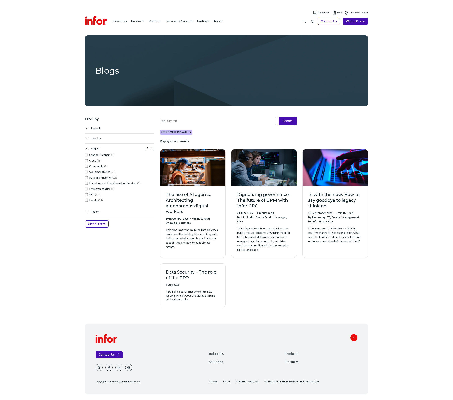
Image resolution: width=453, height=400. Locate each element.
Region (95, 212)
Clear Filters (97, 224)
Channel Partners (101, 155)
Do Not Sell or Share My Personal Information (292, 382)
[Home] (96, 20)
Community (98, 166)
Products (137, 21)
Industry (96, 138)
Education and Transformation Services (115, 183)
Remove (190, 132)
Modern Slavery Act (247, 382)
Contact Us (329, 21)
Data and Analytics (103, 178)
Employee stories (101, 189)
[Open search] (304, 21)
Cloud (95, 161)
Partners (203, 21)
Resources (323, 13)
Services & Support (179, 21)
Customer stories (102, 172)
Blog (339, 13)
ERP (94, 195)
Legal (226, 382)
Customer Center (359, 13)
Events (96, 200)
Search (288, 121)
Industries (120, 21)
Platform (155, 21)
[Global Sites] (312, 21)
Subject (95, 149)
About (218, 21)
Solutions (216, 361)
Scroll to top (353, 337)
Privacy (213, 382)
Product (95, 128)
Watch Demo (355, 21)
